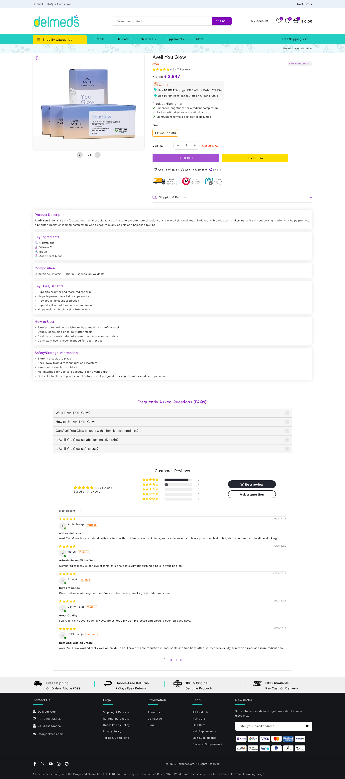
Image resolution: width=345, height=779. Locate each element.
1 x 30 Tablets (165, 132)
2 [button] (171, 659)
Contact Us (155, 718)
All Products (200, 712)
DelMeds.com (185, 763)
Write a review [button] (252, 484)
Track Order (304, 4)
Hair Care (198, 718)
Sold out (185, 158)
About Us (154, 712)
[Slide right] (98, 155)
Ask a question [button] (252, 494)
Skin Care (198, 725)
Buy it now (255, 158)
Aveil (156, 63)
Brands (99, 39)
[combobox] (172, 21)
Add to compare (196, 169)
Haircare (123, 39)
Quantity (158, 145)
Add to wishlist (168, 169)
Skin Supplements (204, 737)
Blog (151, 725)
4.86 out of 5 (104, 487)
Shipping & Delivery (116, 712)
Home (286, 48)
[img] (67, 519)
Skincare (147, 39)
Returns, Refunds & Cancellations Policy (116, 722)
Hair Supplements (204, 731)
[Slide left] (80, 155)
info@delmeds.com (50, 734)
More (199, 39)
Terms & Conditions (116, 737)
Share (217, 169)
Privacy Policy (112, 731)
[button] (161, 69)
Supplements (175, 39)
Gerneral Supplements (207, 744)
